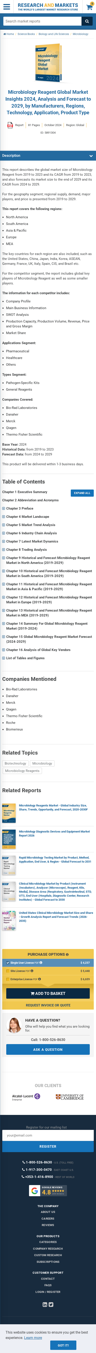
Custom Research (48, 1255)
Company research (48, 1248)
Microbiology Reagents (22, 771)
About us (48, 1212)
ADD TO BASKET (48, 993)
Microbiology (42, 763)
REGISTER (48, 1147)
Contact (48, 1278)
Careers (48, 1218)
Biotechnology (15, 763)
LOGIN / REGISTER (47, 1292)
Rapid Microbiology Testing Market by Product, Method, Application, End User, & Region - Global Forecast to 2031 (55, 859)
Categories (48, 1242)
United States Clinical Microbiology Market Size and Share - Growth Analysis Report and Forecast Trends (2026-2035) (56, 916)
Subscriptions (48, 1261)
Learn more (33, 1338)
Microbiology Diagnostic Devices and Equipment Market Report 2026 (54, 833)
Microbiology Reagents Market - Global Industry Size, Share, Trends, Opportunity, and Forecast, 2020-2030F (53, 807)
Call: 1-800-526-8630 (48, 1040)
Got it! (63, 1345)
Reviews (48, 1225)
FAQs (48, 1285)
